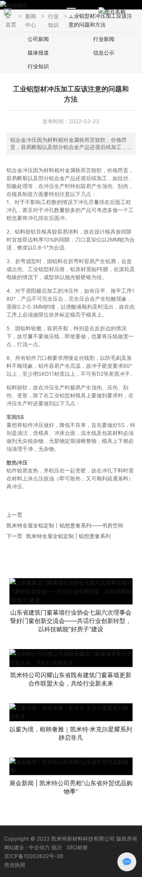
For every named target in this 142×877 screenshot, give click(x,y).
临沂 (56, 847)
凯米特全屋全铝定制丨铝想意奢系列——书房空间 (64, 525)
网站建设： (16, 847)
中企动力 (39, 847)
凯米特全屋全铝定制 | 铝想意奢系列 (68, 536)
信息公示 (103, 52)
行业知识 (38, 66)
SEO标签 (77, 847)
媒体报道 (38, 52)
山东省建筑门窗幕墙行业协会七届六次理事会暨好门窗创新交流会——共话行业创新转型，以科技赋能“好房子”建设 (70, 621)
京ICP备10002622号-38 (33, 856)
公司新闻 (38, 39)
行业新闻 (103, 39)
